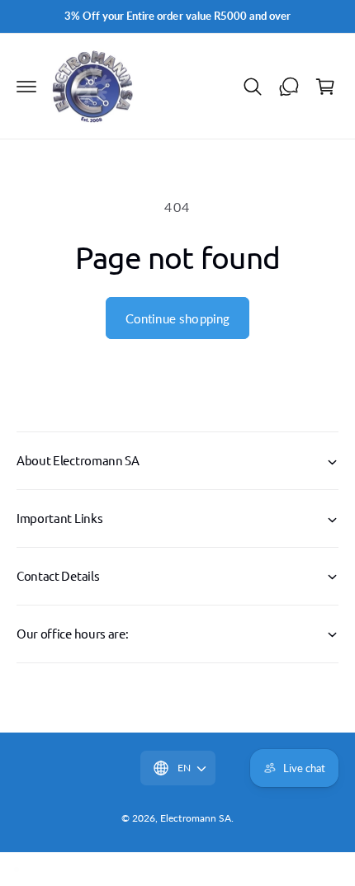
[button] (26, 86)
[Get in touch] (289, 86)
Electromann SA (195, 818)
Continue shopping (177, 318)
